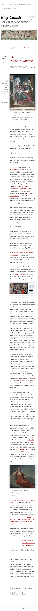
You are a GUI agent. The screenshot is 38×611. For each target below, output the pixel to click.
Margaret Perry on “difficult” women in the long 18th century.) (28, 543)
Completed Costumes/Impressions (19, 4)
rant (6, 98)
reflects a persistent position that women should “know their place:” (22, 521)
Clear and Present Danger (21, 59)
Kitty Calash (11, 17)
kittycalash (18, 66)
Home (3, 4)
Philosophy (23, 67)
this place (25, 169)
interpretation (4, 95)
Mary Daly (29, 193)
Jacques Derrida (14, 196)
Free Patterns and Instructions (12, 12)
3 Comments (32, 66)
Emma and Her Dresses (9, 8)
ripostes (6, 102)
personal (17, 67)
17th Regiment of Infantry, (19, 274)
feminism (5, 93)
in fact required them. (22, 449)
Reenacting (13, 69)
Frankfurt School (14, 169)
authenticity (4, 83)
